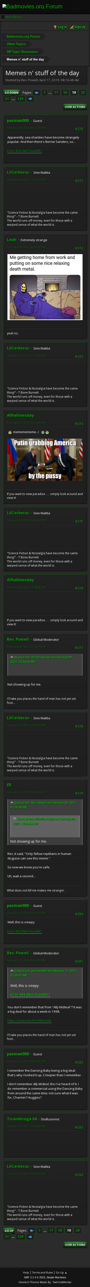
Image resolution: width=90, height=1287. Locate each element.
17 (56, 92)
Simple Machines (56, 1277)
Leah (11, 239)
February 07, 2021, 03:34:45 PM (26, 520)
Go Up (9, 1231)
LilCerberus (18, 172)
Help (26, 1272)
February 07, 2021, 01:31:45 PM (26, 355)
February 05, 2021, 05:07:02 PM (26, 247)
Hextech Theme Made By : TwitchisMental (45, 1282)
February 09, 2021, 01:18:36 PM (26, 646)
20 (83, 92)
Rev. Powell (18, 639)
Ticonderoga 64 (22, 1119)
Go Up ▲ (61, 1272)
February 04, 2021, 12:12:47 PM (26, 179)
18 (65, 92)
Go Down (11, 92)
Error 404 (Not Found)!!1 (24, 151)
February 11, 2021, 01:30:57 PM (26, 913)
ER (9, 784)
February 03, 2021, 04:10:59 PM (26, 128)
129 (20, 99)
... (50, 92)
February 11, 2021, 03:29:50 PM (26, 1061)
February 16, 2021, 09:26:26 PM (26, 1173)
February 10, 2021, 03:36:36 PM (26, 792)
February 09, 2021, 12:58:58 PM (26, 587)
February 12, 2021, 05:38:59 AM (26, 1126)
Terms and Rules (42, 1272)
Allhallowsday (20, 415)
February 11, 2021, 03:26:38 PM (26, 960)
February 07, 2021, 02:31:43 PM (26, 422)
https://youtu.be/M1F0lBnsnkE (29, 1020)
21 (7, 99)
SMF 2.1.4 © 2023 (34, 1277)
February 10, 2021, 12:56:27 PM (26, 725)
